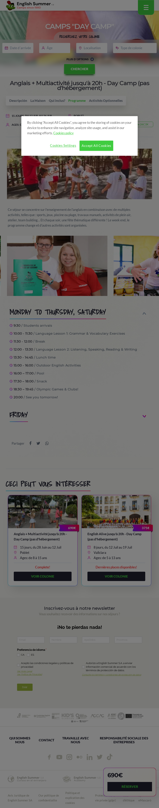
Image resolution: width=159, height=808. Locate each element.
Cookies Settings (63, 145)
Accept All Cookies (96, 146)
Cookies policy (63, 133)
